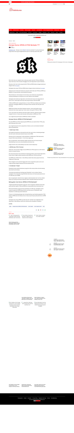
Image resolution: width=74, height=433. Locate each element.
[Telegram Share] (43, 210)
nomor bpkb (30, 206)
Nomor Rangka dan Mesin (48, 30)
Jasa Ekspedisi (39, 30)
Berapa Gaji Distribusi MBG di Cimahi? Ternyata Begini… (59, 149)
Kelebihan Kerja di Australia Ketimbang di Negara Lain (59, 154)
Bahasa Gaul (56, 30)
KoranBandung (54, 398)
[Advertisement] (37, 20)
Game (57, 32)
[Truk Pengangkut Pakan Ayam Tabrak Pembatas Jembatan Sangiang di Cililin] (49, 41)
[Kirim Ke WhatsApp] (45, 210)
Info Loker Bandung (23, 32)
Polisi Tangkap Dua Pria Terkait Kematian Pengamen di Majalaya (62, 53)
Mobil (17, 32)
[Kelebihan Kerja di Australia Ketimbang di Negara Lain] (50, 154)
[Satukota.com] (15, 9)
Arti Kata (29, 32)
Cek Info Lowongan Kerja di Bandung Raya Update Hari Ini (30, 2)
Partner (48, 398)
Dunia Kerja (35, 32)
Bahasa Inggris (27, 30)
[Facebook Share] (36, 210)
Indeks (10, 30)
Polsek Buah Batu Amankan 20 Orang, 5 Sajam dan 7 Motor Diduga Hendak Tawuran (62, 45)
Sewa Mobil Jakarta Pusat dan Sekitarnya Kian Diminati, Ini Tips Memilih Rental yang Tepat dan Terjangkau (40, 385)
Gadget (40, 32)
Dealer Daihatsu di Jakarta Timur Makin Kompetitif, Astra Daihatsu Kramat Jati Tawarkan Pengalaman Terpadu (39, 298)
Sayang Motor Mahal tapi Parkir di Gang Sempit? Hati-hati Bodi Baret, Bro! (27, 385)
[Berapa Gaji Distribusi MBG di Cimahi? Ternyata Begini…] (50, 149)
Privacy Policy (35, 398)
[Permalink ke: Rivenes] (10, 47)
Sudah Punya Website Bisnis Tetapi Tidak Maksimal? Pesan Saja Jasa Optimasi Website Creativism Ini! (59, 240)
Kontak (25, 398)
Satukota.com (12, 50)
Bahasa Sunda (16, 30)
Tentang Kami (20, 398)
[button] (64, 4)
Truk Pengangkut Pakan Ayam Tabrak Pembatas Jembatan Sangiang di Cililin (49, 45)
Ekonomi (33, 30)
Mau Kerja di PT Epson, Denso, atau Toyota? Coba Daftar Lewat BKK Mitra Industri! (59, 249)
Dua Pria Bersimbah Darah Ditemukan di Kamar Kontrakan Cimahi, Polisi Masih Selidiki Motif (49, 53)
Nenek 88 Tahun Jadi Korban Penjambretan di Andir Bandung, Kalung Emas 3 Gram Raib (56, 53)
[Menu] (9, 4)
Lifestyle (60, 32)
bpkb (10, 206)
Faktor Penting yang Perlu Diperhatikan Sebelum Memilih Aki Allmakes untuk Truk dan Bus (14, 223)
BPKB (24, 50)
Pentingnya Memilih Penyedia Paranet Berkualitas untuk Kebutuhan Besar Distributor (59, 244)
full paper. (17, 85)
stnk (43, 206)
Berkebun (44, 32)
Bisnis (62, 30)
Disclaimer (29, 398)
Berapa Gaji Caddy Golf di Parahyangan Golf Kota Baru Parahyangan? (59, 145)
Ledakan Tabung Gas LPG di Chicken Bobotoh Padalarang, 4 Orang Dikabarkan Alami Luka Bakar (56, 45)
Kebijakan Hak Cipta (42, 398)
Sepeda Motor (12, 32)
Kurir (49, 32)
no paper (43, 88)
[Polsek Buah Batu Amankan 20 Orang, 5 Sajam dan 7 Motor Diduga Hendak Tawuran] (62, 41)
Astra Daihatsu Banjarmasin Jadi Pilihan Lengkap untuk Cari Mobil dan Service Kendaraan (27, 298)
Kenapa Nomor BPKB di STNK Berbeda (20, 206)
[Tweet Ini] (38, 210)
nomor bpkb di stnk (37, 206)
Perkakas (22, 30)
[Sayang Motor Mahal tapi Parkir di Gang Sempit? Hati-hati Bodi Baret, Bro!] (27, 343)
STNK (27, 50)
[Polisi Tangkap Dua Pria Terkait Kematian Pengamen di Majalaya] (62, 50)
